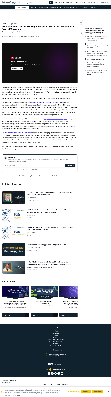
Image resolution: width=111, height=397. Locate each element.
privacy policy (35, 169)
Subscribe (69, 165)
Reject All (85, 391)
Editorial (55, 332)
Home (44, 384)
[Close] (108, 391)
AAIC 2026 (78, 7)
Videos (4, 176)
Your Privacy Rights (55, 345)
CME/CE (77, 2)
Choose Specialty (21, 7)
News (56, 2)
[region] (55, 392)
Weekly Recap (55, 176)
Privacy (55, 343)
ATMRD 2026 (72, 7)
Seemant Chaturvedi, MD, (35, 267)
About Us (55, 328)
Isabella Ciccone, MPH (34, 247)
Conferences (68, 2)
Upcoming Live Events (56, 7)
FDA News (47, 7)
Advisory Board (55, 330)
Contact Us (55, 334)
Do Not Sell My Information (55, 339)
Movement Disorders (44, 176)
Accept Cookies (97, 391)
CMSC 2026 (65, 7)
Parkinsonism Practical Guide (89, 7)
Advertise (55, 336)
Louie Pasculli (32, 215)
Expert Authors (40, 7)
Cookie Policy (16, 395)
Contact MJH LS (55, 338)
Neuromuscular (12, 176)
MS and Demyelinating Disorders (28, 176)
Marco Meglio (32, 197)
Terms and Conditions (55, 341)
